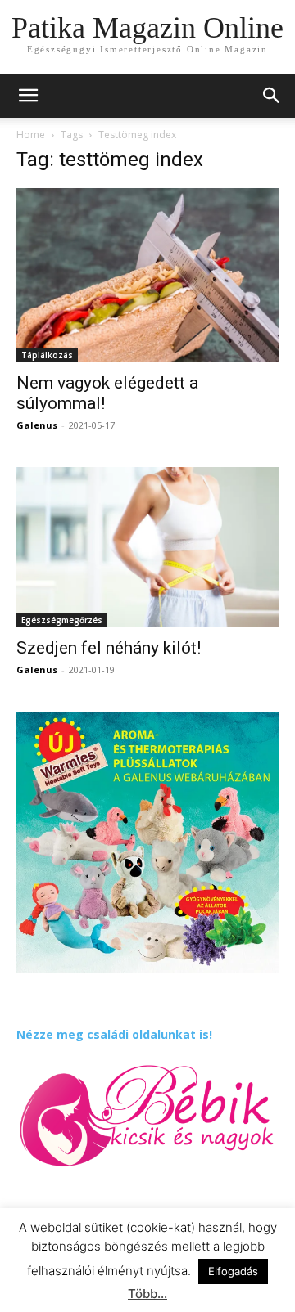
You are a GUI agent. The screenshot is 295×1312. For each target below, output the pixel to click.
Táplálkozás (47, 355)
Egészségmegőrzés (61, 620)
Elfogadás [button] (233, 1271)
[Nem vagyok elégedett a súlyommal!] (147, 275)
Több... (147, 1293)
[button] (272, 96)
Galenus (36, 425)
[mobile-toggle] (28, 96)
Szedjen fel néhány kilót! (108, 648)
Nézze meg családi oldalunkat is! (114, 1034)
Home (30, 135)
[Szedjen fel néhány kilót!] (147, 547)
